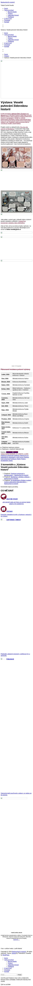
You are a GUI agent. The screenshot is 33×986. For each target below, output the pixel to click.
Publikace (11, 17)
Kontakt (6, 22)
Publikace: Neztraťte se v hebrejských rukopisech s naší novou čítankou (15, 456)
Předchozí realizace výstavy (10, 447)
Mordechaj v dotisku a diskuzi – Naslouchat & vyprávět (17, 477)
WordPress (6, 955)
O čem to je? (8, 18)
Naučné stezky (12, 12)
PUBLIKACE (10, 659)
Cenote (14, 953)
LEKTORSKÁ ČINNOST (14, 520)
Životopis (7, 20)
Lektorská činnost (13, 15)
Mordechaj (9, 452)
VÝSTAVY (10, 511)
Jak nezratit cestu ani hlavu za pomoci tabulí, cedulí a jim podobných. (16, 503)
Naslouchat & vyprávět (8, 2)
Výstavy (10, 13)
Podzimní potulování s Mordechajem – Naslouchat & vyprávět (16, 474)
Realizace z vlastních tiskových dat (13, 449)
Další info (15, 939)
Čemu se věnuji (9, 10)
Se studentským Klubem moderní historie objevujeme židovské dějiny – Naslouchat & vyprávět (17, 482)
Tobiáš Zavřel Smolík (7, 454)
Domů (6, 8)
